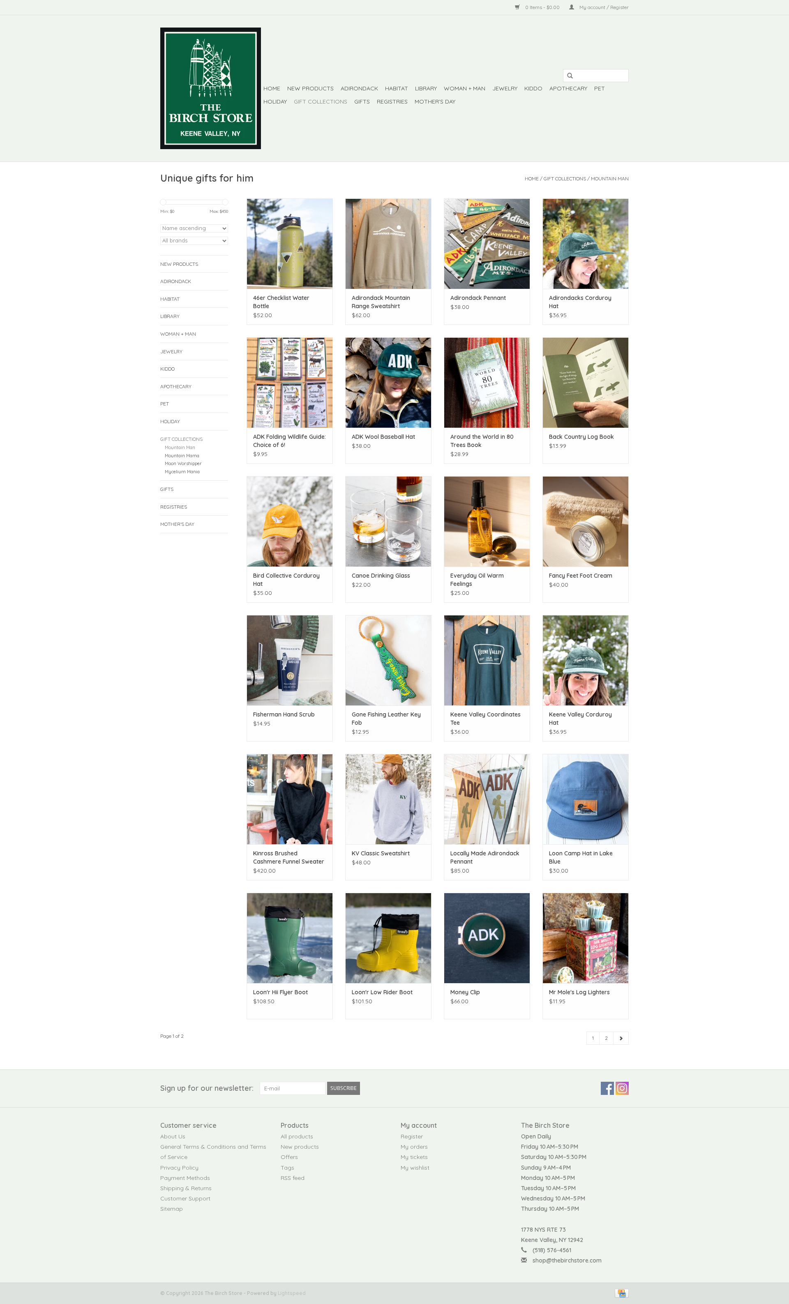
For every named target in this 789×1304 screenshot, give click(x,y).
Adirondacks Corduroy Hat (580, 302)
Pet (599, 88)
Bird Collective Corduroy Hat (286, 579)
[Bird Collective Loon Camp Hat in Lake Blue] (585, 799)
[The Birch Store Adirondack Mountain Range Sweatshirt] (388, 243)
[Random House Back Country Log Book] (585, 382)
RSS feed (293, 1178)
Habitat (396, 88)
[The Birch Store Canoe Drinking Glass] (388, 521)
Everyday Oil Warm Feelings (477, 579)
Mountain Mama (182, 455)
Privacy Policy (179, 1167)
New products (300, 1146)
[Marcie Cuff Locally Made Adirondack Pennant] (487, 799)
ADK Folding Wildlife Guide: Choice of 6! (289, 441)
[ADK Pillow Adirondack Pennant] (487, 243)
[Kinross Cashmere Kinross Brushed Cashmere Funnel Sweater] (290, 799)
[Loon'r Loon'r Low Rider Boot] (388, 938)
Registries (392, 101)
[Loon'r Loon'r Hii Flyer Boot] (290, 938)
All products (297, 1136)
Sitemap (171, 1208)
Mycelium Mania (182, 472)
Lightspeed (292, 1293)
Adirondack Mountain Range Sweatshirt (381, 302)
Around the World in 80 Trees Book (482, 441)
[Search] (567, 76)
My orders (414, 1146)
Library (426, 88)
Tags (287, 1167)
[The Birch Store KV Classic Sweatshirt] (388, 799)
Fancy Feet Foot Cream (580, 575)
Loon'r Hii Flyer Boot (280, 992)
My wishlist (415, 1167)
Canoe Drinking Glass (381, 575)
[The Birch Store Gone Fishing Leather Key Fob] (388, 660)
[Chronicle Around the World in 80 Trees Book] (487, 382)
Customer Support (185, 1198)
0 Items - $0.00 (542, 7)
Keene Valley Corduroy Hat (580, 718)
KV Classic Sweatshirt (381, 853)
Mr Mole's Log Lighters (579, 992)
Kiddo (533, 88)
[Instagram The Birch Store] (622, 1088)
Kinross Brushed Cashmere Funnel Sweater (288, 857)
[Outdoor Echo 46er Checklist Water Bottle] (290, 243)
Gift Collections (320, 101)
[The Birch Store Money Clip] (487, 938)
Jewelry (504, 88)
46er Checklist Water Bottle (281, 302)
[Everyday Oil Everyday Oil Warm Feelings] (487, 521)
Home (271, 88)
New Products (310, 88)
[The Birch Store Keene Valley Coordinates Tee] (487, 660)
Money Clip (465, 992)
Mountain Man (610, 178)
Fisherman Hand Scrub (284, 714)
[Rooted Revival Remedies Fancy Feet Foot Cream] (585, 521)
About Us (172, 1136)
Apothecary (568, 88)
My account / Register (603, 7)
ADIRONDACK (359, 88)
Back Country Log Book (581, 436)
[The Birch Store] (210, 88)
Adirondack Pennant (478, 298)
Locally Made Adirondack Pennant (484, 857)
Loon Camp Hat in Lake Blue (581, 857)
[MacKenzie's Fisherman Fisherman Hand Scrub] (290, 660)
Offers (289, 1157)
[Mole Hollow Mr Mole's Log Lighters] (585, 938)
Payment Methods (185, 1178)
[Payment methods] (620, 1293)
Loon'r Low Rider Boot (382, 992)
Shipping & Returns (186, 1188)
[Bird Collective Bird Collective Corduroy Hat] (290, 521)
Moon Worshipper (183, 463)
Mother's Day (435, 101)
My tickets (414, 1157)
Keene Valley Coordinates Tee (485, 718)
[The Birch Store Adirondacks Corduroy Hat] (585, 243)
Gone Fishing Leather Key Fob (386, 718)
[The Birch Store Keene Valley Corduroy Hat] (585, 660)
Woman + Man (464, 88)
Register (412, 1136)
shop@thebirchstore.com (567, 1260)
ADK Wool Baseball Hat (383, 436)
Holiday (275, 101)
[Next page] (621, 1038)
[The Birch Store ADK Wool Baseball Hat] (388, 382)
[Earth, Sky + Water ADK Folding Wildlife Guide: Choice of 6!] (290, 382)
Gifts (362, 101)
